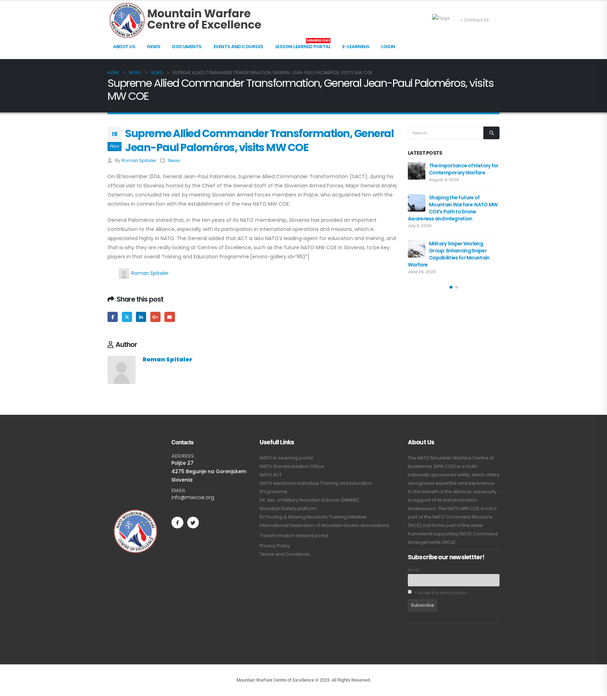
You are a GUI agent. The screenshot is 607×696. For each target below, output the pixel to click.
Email (169, 317)
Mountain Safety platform (288, 508)
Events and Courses (238, 46)
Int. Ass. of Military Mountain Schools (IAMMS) (309, 500)
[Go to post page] (416, 171)
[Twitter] (193, 522)
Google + (155, 317)
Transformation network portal (294, 536)
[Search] (491, 133)
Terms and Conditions (285, 554)
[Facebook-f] (177, 522)
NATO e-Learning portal (286, 458)
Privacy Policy (275, 546)
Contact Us (476, 20)
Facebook (112, 317)
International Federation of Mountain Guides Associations (324, 525)
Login (388, 46)
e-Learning (355, 46)
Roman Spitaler (139, 160)
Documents (187, 46)
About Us (124, 46)
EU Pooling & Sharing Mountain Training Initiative (313, 517)
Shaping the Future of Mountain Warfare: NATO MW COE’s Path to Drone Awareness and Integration (453, 208)
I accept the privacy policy (440, 592)
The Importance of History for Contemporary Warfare (463, 169)
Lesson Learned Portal (303, 45)
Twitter (127, 317)
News (153, 46)
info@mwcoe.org (192, 497)
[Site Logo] (185, 20)
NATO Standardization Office (292, 466)
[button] (451, 287)
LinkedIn (141, 317)
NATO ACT (271, 475)
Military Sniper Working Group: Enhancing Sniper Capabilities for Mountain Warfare (449, 254)
